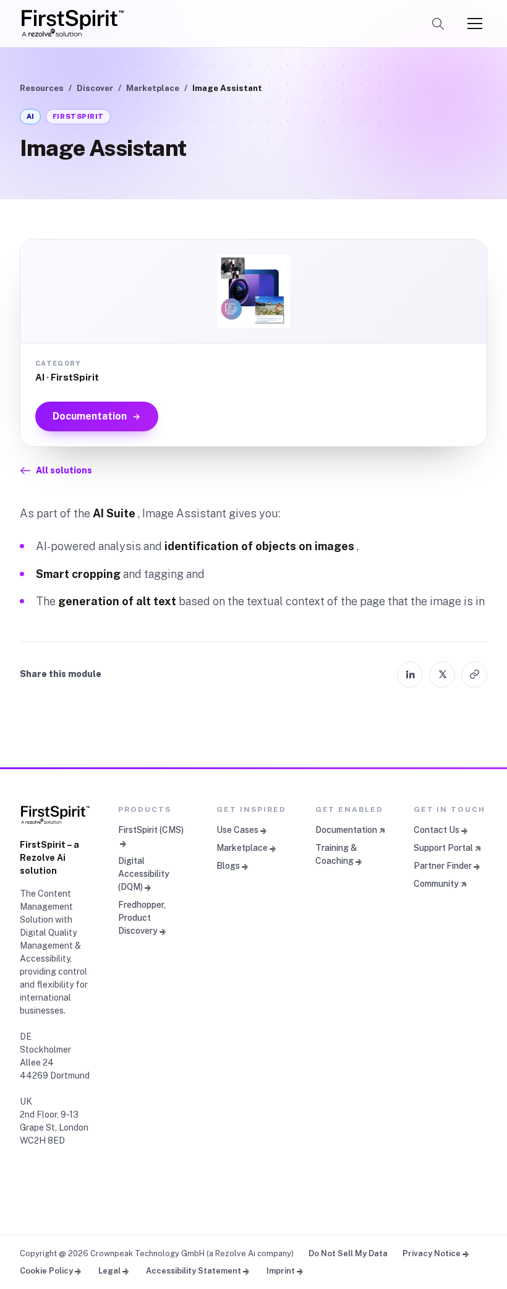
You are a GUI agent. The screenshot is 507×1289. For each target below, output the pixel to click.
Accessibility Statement (193, 1270)
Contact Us (436, 830)
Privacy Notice (432, 1253)
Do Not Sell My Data (348, 1253)
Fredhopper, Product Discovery (142, 918)
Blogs (228, 866)
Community (436, 884)
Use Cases (237, 830)
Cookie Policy (46, 1270)
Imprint (280, 1270)
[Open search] (437, 23)
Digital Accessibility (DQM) (143, 874)
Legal (109, 1270)
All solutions (64, 470)
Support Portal (443, 848)
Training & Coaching (336, 854)
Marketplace (152, 88)
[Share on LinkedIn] (410, 675)
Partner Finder (443, 866)
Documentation (90, 416)
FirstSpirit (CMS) (151, 830)
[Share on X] (442, 675)
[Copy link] (474, 675)
